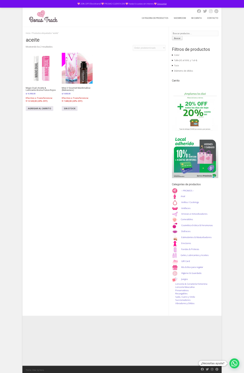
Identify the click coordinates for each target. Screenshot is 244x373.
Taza (176, 65)
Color (176, 54)
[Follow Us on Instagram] (209, 11)
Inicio (28, 33)
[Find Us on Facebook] (198, 11)
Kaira (42, 370)
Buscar (177, 38)
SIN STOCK (69, 108)
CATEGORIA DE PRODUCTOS (155, 18)
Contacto (212, 18)
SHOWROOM (180, 18)
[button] (234, 363)
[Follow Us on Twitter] (204, 11)
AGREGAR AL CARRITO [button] (39, 108)
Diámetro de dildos (183, 70)
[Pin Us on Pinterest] (215, 11)
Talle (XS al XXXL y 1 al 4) (185, 60)
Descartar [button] (162, 3)
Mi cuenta (196, 18)
